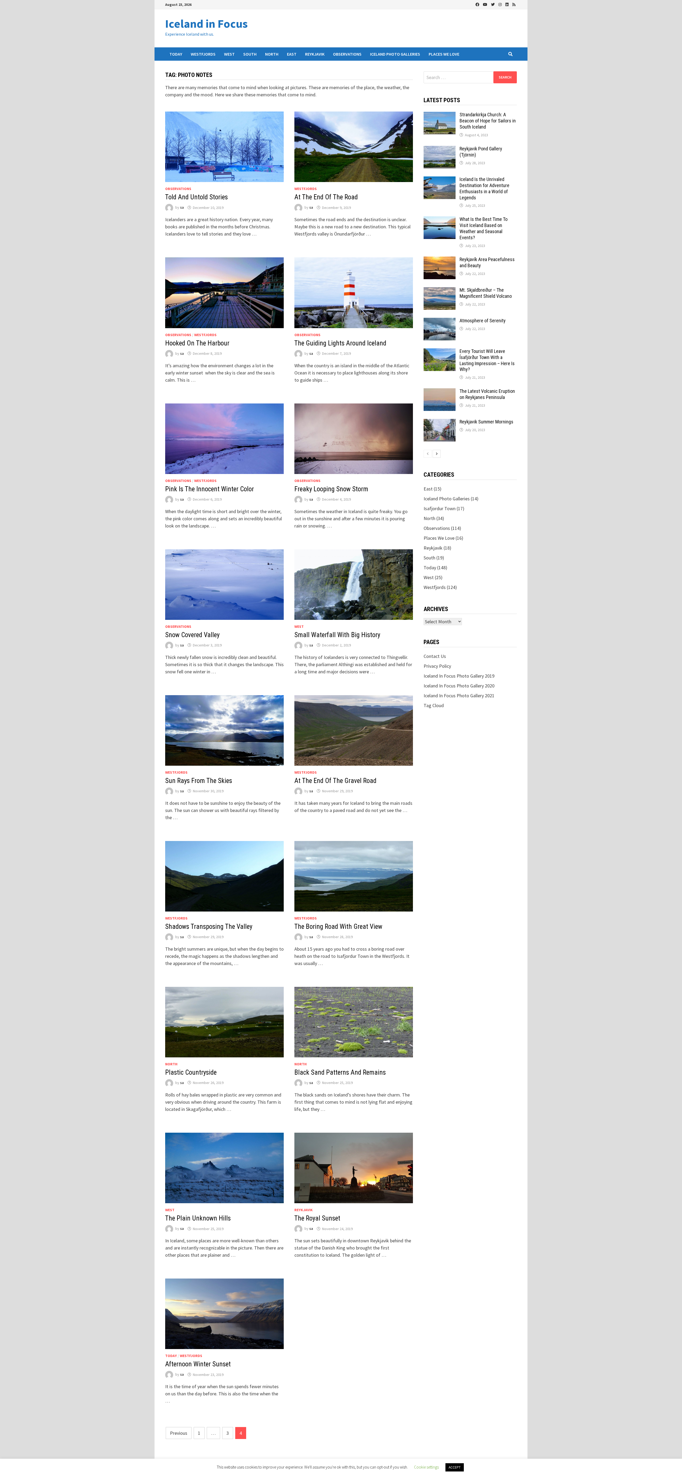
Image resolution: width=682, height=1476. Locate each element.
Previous (178, 1433)
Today (175, 54)
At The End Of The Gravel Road (335, 781)
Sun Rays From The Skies (198, 781)
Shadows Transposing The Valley (208, 926)
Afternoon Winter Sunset (198, 1364)
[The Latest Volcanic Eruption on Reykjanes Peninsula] (440, 392)
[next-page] (437, 454)
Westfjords (203, 54)
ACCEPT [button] (455, 1467)
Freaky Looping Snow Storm (331, 489)
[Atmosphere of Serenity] (440, 321)
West (229, 54)
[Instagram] (500, 4)
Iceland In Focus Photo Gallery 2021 (459, 695)
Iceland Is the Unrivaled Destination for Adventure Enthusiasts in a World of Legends (484, 188)
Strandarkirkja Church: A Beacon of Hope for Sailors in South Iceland (488, 121)
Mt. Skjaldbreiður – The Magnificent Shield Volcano (486, 293)
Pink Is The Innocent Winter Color (209, 489)
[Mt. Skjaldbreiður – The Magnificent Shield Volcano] (440, 291)
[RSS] (514, 4)
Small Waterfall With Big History (337, 635)
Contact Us (435, 656)
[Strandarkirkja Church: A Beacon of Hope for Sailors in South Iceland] (440, 115)
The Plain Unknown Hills (198, 1218)
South (250, 54)
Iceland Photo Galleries (395, 54)
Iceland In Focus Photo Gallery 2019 (459, 676)
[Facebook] (478, 4)
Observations (347, 54)
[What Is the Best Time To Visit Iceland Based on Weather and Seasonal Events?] (440, 220)
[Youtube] (486, 4)
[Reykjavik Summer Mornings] (440, 422)
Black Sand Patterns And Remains (340, 1072)
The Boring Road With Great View (338, 926)
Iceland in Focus (206, 23)
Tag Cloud (434, 705)
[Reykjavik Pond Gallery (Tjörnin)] (440, 149)
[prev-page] (428, 454)
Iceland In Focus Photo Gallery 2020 (459, 686)
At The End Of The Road (326, 197)
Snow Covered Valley (192, 635)
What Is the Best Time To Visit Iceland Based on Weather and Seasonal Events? (484, 228)
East (292, 54)
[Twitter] (493, 4)
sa (182, 207)
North (271, 54)
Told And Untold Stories (196, 197)
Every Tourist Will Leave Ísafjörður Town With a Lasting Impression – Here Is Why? (487, 360)
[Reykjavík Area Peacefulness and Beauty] (440, 260)
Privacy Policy (437, 666)
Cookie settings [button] (426, 1467)
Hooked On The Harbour (197, 343)
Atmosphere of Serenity (483, 320)
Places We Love (444, 54)
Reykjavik (314, 54)
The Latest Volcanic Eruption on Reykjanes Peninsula (487, 394)
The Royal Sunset (317, 1218)
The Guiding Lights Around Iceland (340, 343)
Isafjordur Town (440, 508)
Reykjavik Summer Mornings (486, 421)
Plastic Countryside (191, 1072)
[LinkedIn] (507, 4)
